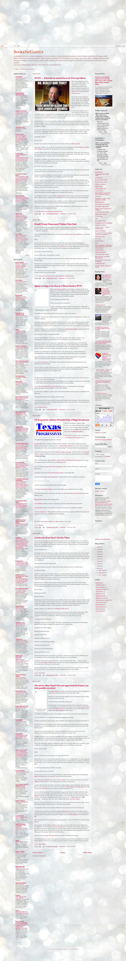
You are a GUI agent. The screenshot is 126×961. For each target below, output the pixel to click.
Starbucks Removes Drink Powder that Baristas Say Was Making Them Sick (22, 159)
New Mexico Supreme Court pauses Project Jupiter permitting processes (21, 592)
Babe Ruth (81, 786)
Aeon (96, 243)
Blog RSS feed (98, 172)
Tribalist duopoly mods (102, 123)
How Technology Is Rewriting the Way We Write (21, 679)
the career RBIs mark (60, 826)
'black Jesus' (98, 583)
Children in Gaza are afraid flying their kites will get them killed (21, 298)
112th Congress (99, 611)
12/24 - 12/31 (102, 572)
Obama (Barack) (50, 276)
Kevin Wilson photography (102, 204)
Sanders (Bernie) (42, 407)
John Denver (62, 196)
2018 (98, 566)
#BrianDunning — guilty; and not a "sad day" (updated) (103, 370)
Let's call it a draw (101, 153)
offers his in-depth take (51, 477)
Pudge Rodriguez (70, 786)
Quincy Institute (99, 250)
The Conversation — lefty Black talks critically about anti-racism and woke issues (103, 247)
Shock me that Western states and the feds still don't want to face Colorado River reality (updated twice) (103, 80)
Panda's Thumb (99, 241)
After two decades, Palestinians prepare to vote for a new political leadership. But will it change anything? (21, 217)
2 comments (62, 675)
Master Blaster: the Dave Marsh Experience (22, 399)
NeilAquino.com (60, 462)
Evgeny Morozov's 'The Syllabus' (103, 223)
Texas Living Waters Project (44, 489)
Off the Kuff (67, 435)
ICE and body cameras (101, 393)
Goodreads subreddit (102, 151)
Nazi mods (99, 121)
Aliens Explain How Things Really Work (21, 624)
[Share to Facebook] (40, 214)
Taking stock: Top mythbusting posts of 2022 (22, 868)
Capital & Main (19, 427)
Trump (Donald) (69, 276)
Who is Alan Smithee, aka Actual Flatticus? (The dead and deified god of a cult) (106, 292)
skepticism (56, 211)
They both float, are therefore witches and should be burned (102, 128)
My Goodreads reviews (101, 180)
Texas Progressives (100, 305)
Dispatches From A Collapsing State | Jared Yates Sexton (22, 576)
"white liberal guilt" (100, 602)
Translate (107, 456)
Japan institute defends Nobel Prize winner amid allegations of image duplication (22, 199)
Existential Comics (20, 622)
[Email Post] (43, 213)
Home (16, 69)
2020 (98, 561)
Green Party (41, 673)
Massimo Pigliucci (20, 800)
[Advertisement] (51, 12)
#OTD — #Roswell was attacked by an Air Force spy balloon (60, 78)
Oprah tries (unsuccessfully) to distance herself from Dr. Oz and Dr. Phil (22, 660)
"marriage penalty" (100, 596)
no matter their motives (77, 431)
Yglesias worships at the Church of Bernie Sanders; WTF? (58, 286)
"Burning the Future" (101, 589)
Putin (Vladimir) (60, 276)
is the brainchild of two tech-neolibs (47, 386)
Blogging (40, 525)
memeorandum (20, 134)
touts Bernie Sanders (60, 289)
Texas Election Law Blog (44, 511)
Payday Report (19, 561)
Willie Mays (73, 814)
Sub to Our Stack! (20, 884)
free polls (108, 133)
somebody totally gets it (61, 608)
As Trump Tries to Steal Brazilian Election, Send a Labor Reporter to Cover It (22, 564)
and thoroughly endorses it (66, 446)
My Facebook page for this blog (103, 439)
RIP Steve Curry (106, 314)
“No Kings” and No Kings (22, 772)
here (72, 107)
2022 (98, 556)
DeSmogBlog (19, 733)
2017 (98, 568)
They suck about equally (103, 125)
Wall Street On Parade (21, 750)
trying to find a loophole (74, 437)
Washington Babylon (21, 883)
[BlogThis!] (37, 214)
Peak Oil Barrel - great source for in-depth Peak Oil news (103, 193)
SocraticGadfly (28, 51)
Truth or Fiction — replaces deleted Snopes (102, 228)
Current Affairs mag (100, 188)
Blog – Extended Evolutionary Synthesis (21, 922)
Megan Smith (38, 499)
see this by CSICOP (75, 143)
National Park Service (101, 214)
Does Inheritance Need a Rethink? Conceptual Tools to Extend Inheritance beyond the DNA (22, 927)
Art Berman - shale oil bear (102, 206)
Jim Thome (62, 780)
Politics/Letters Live (21, 691)
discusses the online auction (55, 472)
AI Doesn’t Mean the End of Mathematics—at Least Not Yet (22, 114)
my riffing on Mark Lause (48, 662)
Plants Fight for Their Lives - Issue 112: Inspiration (21, 898)
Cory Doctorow (99, 190)
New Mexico (41, 211)
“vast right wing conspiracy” (102, 600)
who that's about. (75, 799)
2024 (98, 551)
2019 (98, 563)
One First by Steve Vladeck (102, 254)
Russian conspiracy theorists (63, 452)
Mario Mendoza (60, 710)
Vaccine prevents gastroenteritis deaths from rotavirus (21, 609)
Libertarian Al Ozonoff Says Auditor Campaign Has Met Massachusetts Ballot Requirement (21, 505)
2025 (98, 549)
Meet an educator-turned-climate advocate (22, 363)
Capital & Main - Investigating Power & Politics (21, 155)
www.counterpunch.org (22, 396)
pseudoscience (49, 211)
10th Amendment (99, 606)
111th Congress (99, 609)
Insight (17, 840)
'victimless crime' (99, 585)
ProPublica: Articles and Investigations (22, 479)
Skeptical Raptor (20, 606)
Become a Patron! (99, 491)
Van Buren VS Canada (21, 128)
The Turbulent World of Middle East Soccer (22, 785)
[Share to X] (38, 214)
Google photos (99, 177)
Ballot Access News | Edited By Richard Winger (21, 521)
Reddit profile (99, 186)
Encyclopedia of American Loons (20, 93)
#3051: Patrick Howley (21, 95)
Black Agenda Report (21, 411)
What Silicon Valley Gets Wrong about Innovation (22, 912)
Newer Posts (37, 852)
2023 (98, 554)
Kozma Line (59, 708)
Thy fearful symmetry (21, 721)
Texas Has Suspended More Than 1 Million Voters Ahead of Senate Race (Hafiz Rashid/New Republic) (22, 138)
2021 (98, 559)
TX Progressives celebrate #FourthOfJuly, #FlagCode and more (61, 420)
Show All (27, 255)
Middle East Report (20, 787)
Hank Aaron (65, 811)
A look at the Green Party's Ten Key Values (52, 537)
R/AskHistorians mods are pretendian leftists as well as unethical (102, 329)
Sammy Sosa (48, 780)
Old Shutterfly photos (100, 184)
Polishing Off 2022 (20, 852)
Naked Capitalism (99, 202)
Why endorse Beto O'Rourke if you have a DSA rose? (107, 276)
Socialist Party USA (100, 263)
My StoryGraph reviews (101, 182)
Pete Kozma (85, 707)
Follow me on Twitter (100, 432)
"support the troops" (100, 598)
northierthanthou (20, 770)
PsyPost (17, 329)
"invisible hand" (99, 593)
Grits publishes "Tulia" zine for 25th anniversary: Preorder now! (21, 827)
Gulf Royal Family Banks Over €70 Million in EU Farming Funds (22, 736)
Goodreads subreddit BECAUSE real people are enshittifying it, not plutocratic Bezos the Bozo (102, 158)
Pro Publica (19, 234)
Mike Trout (37, 776)
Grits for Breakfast (20, 824)
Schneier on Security (21, 111)
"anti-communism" (100, 587)
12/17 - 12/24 (102, 575)
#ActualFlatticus (99, 604)
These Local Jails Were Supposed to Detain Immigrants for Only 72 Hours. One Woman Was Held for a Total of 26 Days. (22, 239)
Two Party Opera (20, 127)
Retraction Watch (20, 196)
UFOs (60, 211)
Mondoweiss (19, 213)
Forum (17, 910)
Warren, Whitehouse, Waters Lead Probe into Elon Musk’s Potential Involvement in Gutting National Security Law (21, 754)
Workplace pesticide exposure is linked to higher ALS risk (21, 332)
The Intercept (98, 216)
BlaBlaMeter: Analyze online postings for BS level (102, 199)
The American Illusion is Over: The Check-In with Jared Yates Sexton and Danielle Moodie (22, 581)
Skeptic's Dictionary (100, 231)
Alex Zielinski (38, 503)
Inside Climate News (100, 252)
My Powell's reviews (100, 221)
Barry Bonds (44, 788)
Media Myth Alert (20, 866)
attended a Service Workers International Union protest (66, 460)
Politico (67, 234)
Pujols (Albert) (42, 844)
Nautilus (18, 895)
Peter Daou (98, 238)
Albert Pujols (54, 691)
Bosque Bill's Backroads (22, 706)
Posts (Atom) (43, 856)
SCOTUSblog (19, 76)
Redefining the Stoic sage (22, 802)
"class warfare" (99, 591)
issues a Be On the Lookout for (53, 466)
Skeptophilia (19, 720)
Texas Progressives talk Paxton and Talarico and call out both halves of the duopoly (103, 342)
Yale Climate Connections (22, 361)
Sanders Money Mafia (71, 329)
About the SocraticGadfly (27, 69)
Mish (96, 218)
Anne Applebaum (77, 234)
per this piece (44, 362)
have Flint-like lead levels (77, 493)
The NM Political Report (22, 443)
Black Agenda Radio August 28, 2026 (21, 414)
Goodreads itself (101, 149)
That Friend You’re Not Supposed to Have (21, 693)
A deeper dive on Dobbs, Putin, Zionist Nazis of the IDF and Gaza (103, 382)
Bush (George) (42, 276)
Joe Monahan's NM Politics (102, 212)
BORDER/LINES (20, 815)
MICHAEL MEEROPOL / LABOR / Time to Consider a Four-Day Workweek (22, 642)
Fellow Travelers (20, 851)
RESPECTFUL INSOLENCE (19, 656)
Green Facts (98, 196)
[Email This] (35, 214)
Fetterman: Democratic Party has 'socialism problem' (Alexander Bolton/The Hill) (21, 266)
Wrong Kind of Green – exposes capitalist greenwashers (103, 233)
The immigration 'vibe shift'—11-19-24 (21, 818)
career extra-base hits (50, 835)
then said (62, 246)
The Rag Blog (19, 639)
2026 (98, 547)
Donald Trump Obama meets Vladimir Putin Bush (55, 224)
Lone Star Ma (38, 507)
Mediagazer (19, 537)
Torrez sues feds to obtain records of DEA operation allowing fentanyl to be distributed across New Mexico (22, 179)
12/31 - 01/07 (102, 570)
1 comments (62, 409)
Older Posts (87, 852)
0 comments (63, 213)
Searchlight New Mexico (22, 588)
